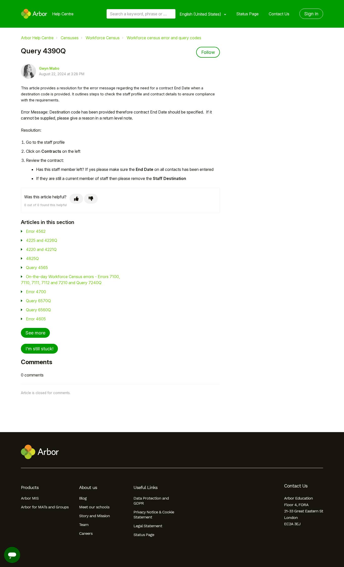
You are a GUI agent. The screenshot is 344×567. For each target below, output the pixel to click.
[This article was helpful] (76, 199)
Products (30, 487)
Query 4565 (37, 267)
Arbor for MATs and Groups (44, 507)
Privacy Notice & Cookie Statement (153, 514)
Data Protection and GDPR (151, 501)
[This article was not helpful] (91, 199)
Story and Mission (94, 515)
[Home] (34, 14)
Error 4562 (36, 231)
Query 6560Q (38, 309)
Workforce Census (103, 37)
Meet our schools (94, 507)
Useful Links (145, 487)
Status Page (247, 13)
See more (35, 332)
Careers (85, 533)
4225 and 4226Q (41, 240)
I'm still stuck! (39, 348)
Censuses (70, 37)
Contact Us (279, 13)
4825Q (32, 258)
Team (83, 524)
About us (88, 487)
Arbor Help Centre (37, 37)
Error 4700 (36, 291)
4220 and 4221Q (41, 249)
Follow (208, 52)
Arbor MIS (30, 498)
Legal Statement (147, 525)
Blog (83, 498)
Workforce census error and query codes (164, 37)
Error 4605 (36, 318)
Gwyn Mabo (49, 68)
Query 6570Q (38, 300)
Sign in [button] (311, 13)
